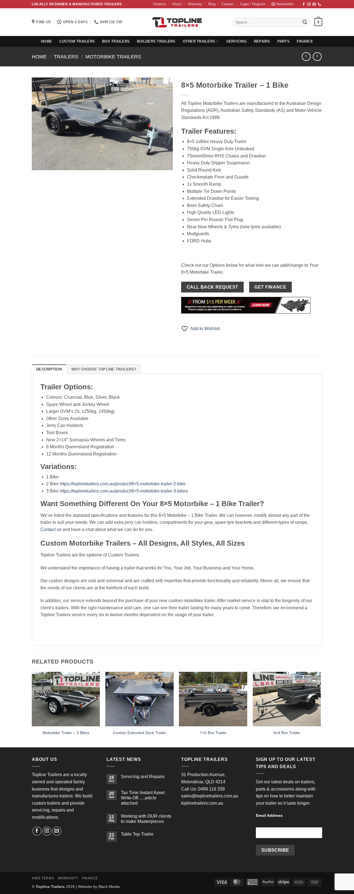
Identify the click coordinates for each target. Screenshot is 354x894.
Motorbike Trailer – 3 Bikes (66, 732)
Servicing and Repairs (143, 776)
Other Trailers (199, 41)
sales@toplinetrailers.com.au (209, 796)
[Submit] (304, 22)
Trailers (66, 56)
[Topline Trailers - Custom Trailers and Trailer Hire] (177, 22)
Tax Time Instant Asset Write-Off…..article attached (143, 797)
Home (46, 41)
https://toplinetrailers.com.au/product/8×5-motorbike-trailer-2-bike (123, 483)
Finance (159, 4)
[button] (253, 4)
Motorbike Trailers (113, 56)
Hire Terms (43, 878)
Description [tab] (49, 369)
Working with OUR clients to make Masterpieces (146, 819)
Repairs (262, 41)
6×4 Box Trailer (287, 732)
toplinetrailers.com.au (202, 803)
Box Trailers (116, 41)
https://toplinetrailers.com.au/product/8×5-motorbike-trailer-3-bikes (124, 491)
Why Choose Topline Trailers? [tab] (103, 369)
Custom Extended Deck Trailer (139, 732)
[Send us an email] (314, 4)
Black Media (109, 886)
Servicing (236, 41)
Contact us (50, 529)
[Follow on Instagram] (309, 4)
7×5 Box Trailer (213, 732)
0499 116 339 (211, 789)
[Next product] (306, 56)
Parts (283, 41)
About (176, 4)
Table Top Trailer (137, 834)
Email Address (269, 815)
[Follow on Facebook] (303, 4)
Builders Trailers (156, 41)
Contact (228, 4)
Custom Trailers (77, 41)
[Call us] (319, 4)
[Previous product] (317, 56)
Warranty (195, 4)
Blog (211, 4)
